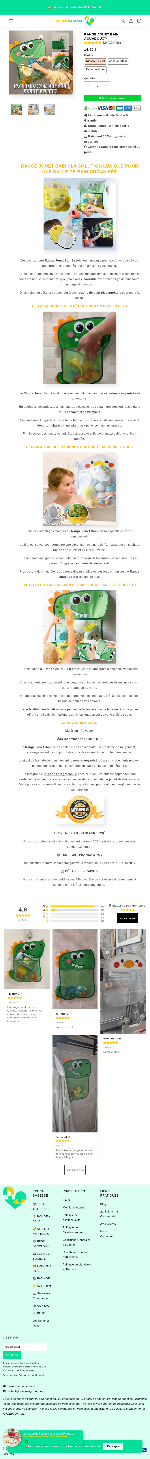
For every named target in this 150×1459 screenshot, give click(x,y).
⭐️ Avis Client (42, 1285)
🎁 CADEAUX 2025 (42, 1268)
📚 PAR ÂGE (41, 1278)
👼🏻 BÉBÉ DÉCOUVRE (41, 1244)
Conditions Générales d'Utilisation (77, 1254)
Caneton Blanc (118, 60)
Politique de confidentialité (71, 1217)
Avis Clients (108, 1223)
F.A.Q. (67, 1200)
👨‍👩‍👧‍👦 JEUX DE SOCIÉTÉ (41, 1256)
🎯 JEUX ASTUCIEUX (41, 1207)
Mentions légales (74, 1207)
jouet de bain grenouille (60, 774)
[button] (11, 21)
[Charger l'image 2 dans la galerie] (33, 109)
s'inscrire (12, 1355)
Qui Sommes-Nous (42, 1323)
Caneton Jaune (95, 69)
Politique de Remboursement (73, 1230)
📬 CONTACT (42, 1305)
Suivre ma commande (21, 1386)
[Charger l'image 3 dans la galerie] (49, 109)
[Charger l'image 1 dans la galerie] (16, 109)
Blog (103, 1204)
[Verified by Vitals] (26, 1441)
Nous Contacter (106, 1234)
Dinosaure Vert (95, 60)
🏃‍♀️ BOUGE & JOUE (41, 1219)
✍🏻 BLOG (39, 1313)
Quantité (89, 78)
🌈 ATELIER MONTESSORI (42, 1231)
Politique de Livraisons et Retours (77, 1267)
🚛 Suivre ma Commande (41, 1296)
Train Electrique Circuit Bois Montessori (45, 1436)
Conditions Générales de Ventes (77, 1242)
